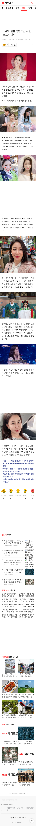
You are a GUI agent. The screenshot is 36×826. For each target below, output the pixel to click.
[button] (32, 820)
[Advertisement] (18, 18)
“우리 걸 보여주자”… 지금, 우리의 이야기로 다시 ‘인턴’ (26, 763)
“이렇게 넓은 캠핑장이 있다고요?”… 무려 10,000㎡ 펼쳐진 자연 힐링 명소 (25, 716)
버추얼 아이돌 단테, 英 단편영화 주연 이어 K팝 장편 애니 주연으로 (13, 572)
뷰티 (17, 8)
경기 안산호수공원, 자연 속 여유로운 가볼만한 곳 (26, 696)
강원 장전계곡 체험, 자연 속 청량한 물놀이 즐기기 (9, 716)
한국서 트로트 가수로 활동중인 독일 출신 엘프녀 (18, 464)
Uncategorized (8, 545)
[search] (32, 2)
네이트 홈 (13, 817)
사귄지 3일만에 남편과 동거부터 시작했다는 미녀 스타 (18, 480)
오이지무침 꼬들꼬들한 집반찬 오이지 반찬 (9, 696)
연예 (24, 8)
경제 (30, 8)
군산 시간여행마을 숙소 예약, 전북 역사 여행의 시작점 (25, 675)
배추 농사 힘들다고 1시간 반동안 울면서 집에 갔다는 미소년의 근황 (17, 470)
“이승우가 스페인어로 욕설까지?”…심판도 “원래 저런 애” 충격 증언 (10, 784)
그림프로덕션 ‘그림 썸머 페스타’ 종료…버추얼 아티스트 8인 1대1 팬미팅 (13, 562)
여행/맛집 (9, 8)
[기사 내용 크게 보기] (32, 45)
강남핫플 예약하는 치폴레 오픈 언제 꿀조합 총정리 (9, 675)
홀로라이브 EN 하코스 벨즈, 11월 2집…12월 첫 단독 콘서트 (13, 582)
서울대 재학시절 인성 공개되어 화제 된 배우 (18, 461)
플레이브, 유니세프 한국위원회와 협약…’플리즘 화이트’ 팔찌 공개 (26, 784)
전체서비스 (22, 817)
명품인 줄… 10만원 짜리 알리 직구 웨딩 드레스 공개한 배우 (18, 475)
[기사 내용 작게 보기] (29, 45)
